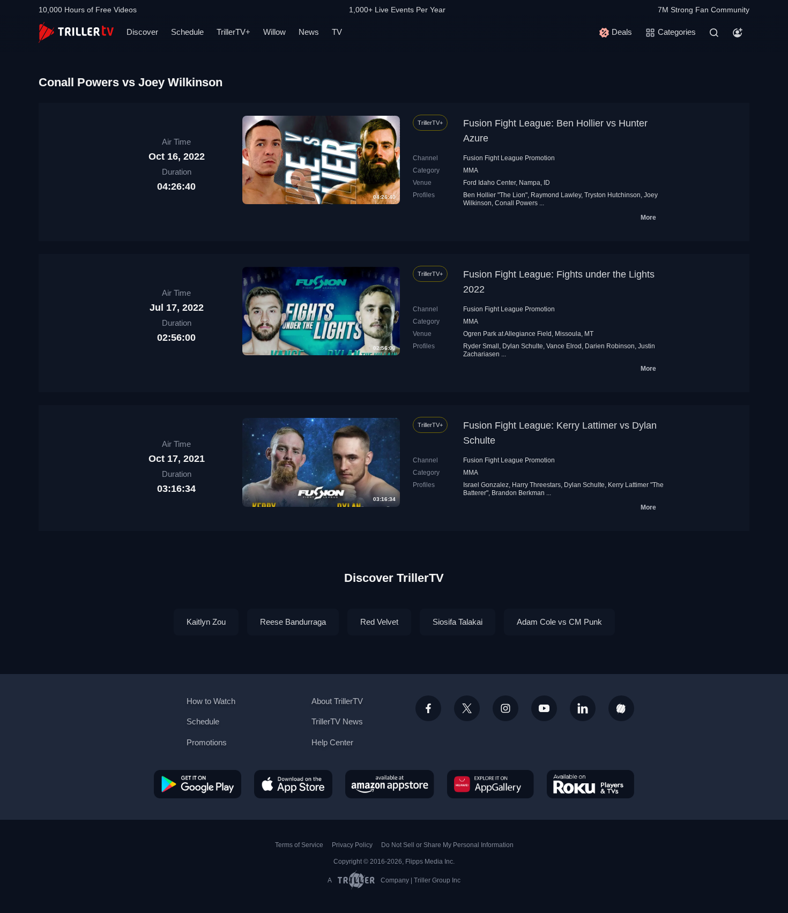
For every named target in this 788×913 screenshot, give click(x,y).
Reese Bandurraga (293, 621)
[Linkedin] (583, 708)
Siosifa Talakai (457, 621)
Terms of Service (299, 845)
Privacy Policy (352, 845)
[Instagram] (505, 708)
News (309, 31)
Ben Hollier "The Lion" (495, 195)
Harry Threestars (536, 485)
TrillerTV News (337, 721)
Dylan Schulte (522, 346)
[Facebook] (428, 708)
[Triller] (621, 708)
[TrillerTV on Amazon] (389, 784)
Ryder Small (481, 346)
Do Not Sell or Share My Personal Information (447, 845)
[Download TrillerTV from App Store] (293, 784)
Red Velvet (379, 621)
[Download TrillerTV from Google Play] (197, 784)
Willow (274, 31)
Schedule (187, 31)
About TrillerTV (337, 701)
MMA (470, 170)
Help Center (332, 742)
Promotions (207, 742)
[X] (467, 708)
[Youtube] (544, 708)
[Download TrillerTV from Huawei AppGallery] (490, 784)
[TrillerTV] (76, 32)
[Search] (714, 32)
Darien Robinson (610, 346)
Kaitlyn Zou (206, 621)
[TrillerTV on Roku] (590, 784)
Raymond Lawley (556, 195)
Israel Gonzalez (486, 485)
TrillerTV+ (233, 31)
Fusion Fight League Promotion (509, 158)
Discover (142, 31)
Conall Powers (516, 203)
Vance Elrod (564, 346)
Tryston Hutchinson (612, 195)
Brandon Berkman (518, 493)
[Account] (737, 32)
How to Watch (211, 701)
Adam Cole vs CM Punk (559, 621)
